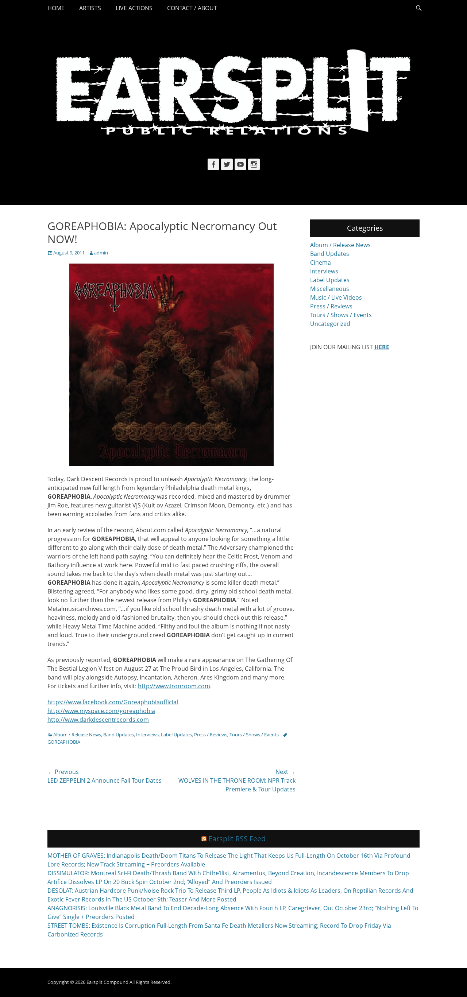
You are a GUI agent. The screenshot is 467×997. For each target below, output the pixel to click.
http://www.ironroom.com (174, 686)
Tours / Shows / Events (254, 734)
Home (56, 8)
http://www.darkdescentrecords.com (98, 720)
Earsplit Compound (107, 982)
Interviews (147, 734)
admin (101, 252)
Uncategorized (330, 324)
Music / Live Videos (336, 297)
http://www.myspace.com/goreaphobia (101, 711)
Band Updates (118, 734)
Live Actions (134, 8)
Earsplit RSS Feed (237, 839)
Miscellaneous (329, 289)
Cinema (320, 262)
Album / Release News (77, 734)
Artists (90, 8)
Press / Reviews (210, 734)
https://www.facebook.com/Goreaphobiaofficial (112, 702)
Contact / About (192, 8)
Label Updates (176, 734)
